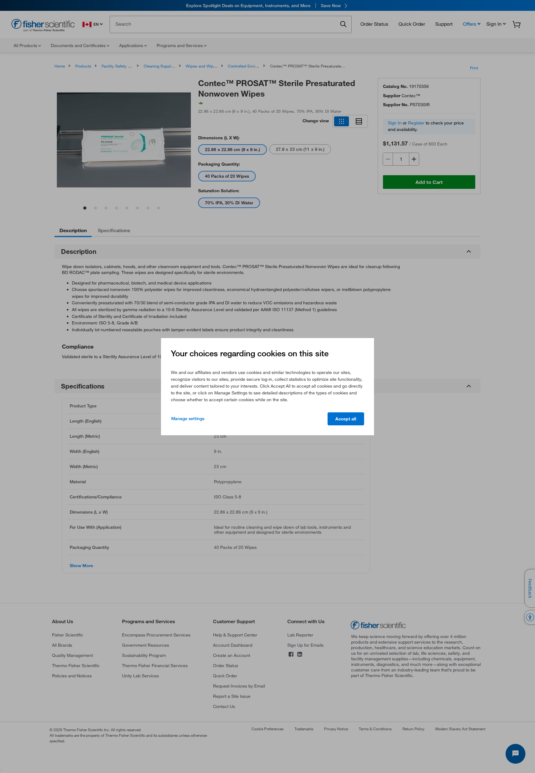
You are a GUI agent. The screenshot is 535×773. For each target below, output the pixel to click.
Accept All (345, 419)
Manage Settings (187, 418)
